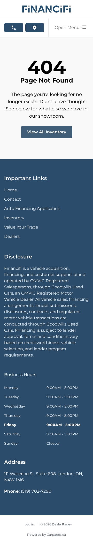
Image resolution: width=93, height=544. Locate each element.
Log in (29, 524)
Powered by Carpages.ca (46, 535)
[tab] (20, 377)
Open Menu (68, 27)
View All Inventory (46, 131)
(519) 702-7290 (36, 491)
